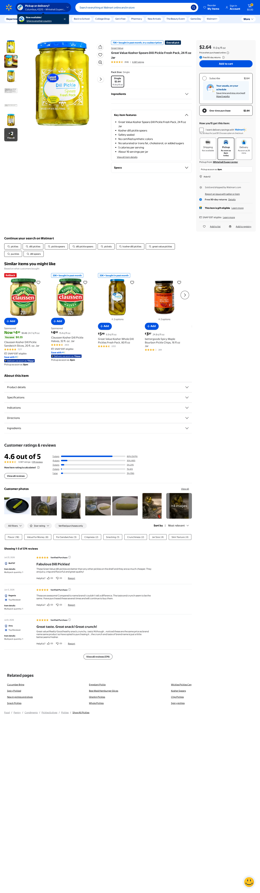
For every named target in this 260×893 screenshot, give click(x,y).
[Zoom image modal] (100, 62)
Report (71, 578)
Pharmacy (136, 18)
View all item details (127, 157)
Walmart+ (212, 18)
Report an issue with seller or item (222, 194)
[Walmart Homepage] (8, 7)
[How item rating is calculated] (38, 467)
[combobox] (136, 7)
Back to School (82, 18)
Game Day (195, 18)
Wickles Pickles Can (181, 684)
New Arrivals (154, 18)
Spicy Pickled (14, 690)
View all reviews (16, 476)
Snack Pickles (14, 703)
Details (232, 199)
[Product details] (187, 387)
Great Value (117, 48)
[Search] (194, 7)
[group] (127, 62)
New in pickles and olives (20, 696)
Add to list (215, 226)
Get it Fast (120, 18)
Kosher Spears (178, 690)
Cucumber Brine (15, 684)
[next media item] (100, 79)
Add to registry (243, 226)
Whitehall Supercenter (225, 162)
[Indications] (187, 408)
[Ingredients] (187, 94)
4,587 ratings (138, 62)
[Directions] (187, 418)
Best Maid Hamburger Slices (103, 690)
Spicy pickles (178, 703)
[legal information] (227, 52)
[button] (211, 7)
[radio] (117, 81)
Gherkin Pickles (97, 696)
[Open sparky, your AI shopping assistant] (249, 882)
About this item (16, 376)
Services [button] (35, 18)
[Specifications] (187, 397)
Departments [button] (13, 18)
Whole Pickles (96, 703)
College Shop (102, 18)
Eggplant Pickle (97, 684)
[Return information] (223, 57)
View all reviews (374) (98, 656)
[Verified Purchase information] (69, 557)
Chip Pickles (177, 696)
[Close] (65, 19)
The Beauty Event (175, 18)
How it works (223, 96)
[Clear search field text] (185, 7)
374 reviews (37, 462)
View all (185, 488)
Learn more (238, 208)
